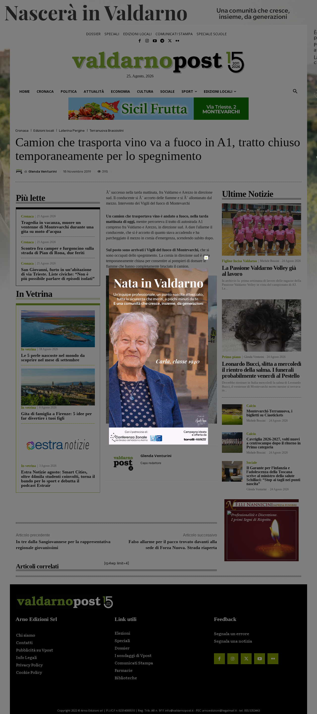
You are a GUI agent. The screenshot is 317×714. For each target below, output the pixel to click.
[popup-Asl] (158, 443)
